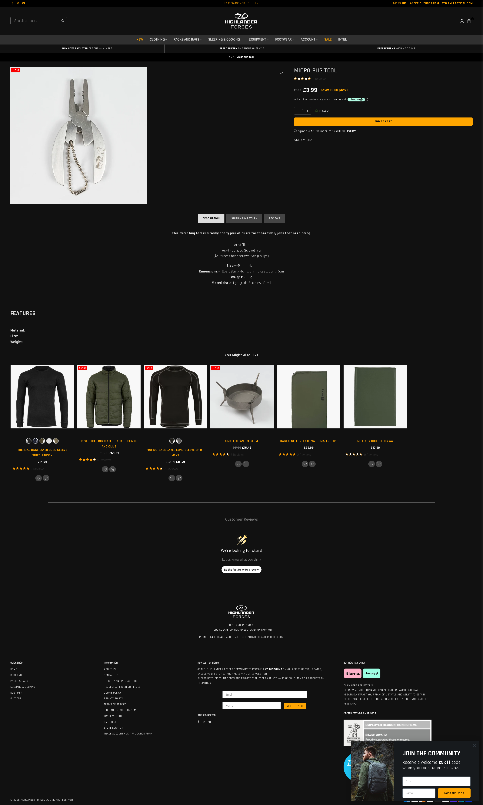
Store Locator (113, 728)
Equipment (258, 39)
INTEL (342, 39)
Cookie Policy (112, 692)
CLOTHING (157, 39)
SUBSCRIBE (295, 706)
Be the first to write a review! (241, 569)
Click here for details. (359, 685)
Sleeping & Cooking (22, 687)
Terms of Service (115, 704)
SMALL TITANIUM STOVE (242, 441)
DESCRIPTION (211, 218)
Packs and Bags (187, 39)
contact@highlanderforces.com (263, 637)
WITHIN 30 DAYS (396, 48)
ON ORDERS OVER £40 (241, 48)
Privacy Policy (113, 698)
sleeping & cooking (224, 39)
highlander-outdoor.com (120, 710)
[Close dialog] (474, 745)
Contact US (111, 675)
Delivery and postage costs (122, 681)
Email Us (253, 3)
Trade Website (113, 716)
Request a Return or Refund (122, 687)
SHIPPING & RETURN (244, 218)
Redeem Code (454, 793)
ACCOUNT (308, 39)
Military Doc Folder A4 (375, 441)
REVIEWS (274, 218)
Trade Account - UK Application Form (128, 733)
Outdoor (15, 698)
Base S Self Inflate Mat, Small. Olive (308, 441)
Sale (15, 70)
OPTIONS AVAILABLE (87, 48)
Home (231, 57)
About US (110, 669)
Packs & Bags (19, 681)
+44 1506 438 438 (233, 3)
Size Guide (110, 722)
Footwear (284, 39)
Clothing (16, 675)
